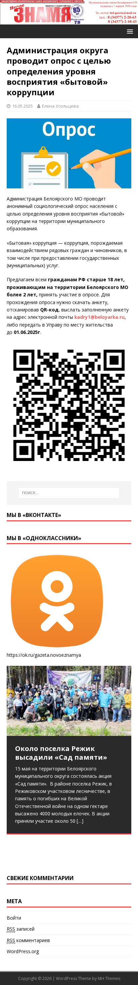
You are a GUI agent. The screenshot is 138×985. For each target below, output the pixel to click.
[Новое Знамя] (69, 20)
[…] (80, 821)
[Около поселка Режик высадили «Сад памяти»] (69, 701)
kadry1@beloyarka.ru (99, 317)
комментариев (28, 940)
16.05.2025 (22, 106)
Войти (14, 918)
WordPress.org (23, 951)
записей (20, 929)
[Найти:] (69, 493)
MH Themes (109, 978)
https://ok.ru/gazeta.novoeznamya (44, 655)
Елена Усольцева (60, 106)
